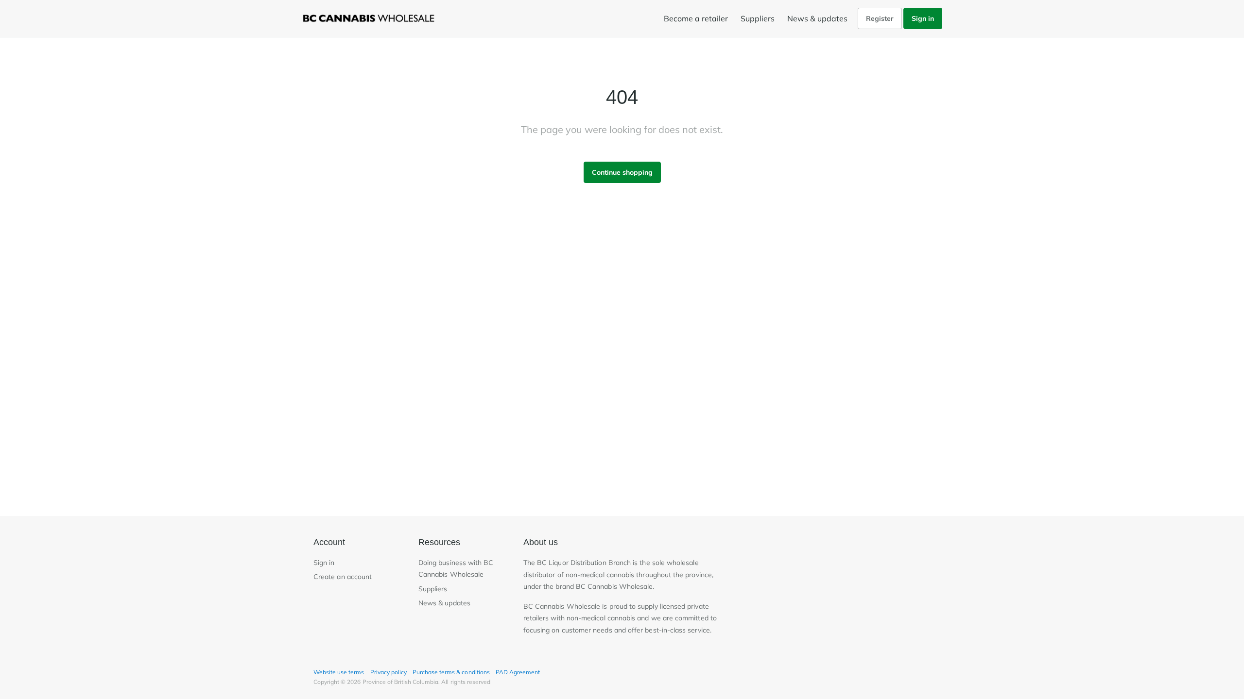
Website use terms (338, 672)
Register (880, 18)
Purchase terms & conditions (451, 672)
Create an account (342, 576)
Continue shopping (622, 172)
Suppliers (758, 18)
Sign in (923, 18)
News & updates (817, 18)
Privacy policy (388, 672)
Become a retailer (696, 18)
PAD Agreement (518, 672)
